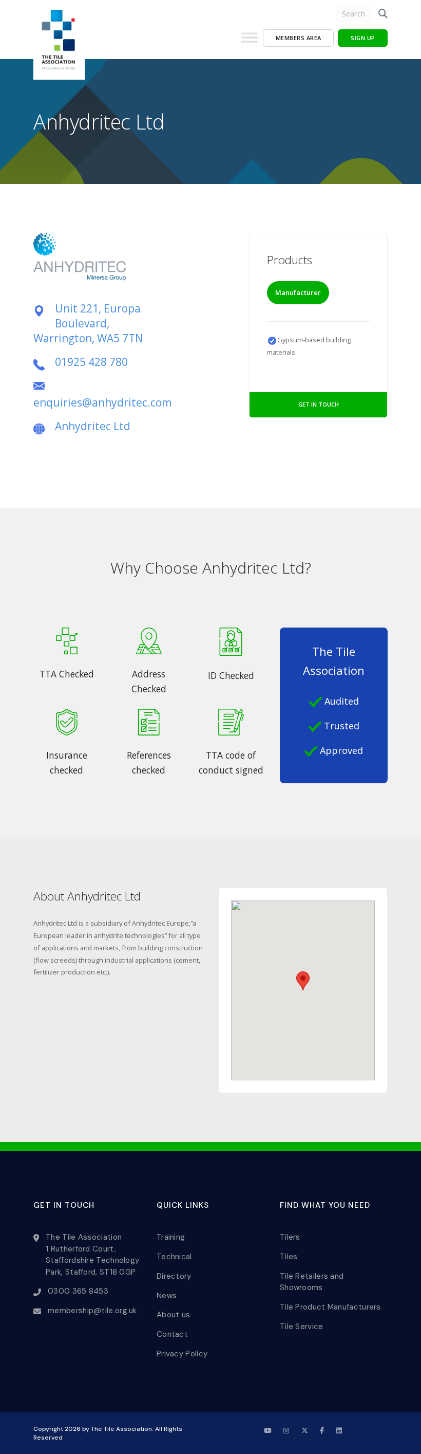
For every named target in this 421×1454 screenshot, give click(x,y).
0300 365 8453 (78, 1291)
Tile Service (301, 1326)
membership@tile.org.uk (92, 1310)
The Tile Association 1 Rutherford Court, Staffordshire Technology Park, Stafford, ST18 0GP (92, 1254)
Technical (174, 1256)
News (167, 1296)
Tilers (290, 1237)
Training (171, 1237)
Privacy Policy (182, 1354)
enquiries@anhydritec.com (102, 402)
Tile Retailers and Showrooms (311, 1282)
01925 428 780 (91, 362)
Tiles (289, 1256)
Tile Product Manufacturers (330, 1307)
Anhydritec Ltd (92, 426)
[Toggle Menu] (249, 41)
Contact (172, 1334)
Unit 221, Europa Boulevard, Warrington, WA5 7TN (88, 323)
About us (173, 1315)
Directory (174, 1276)
